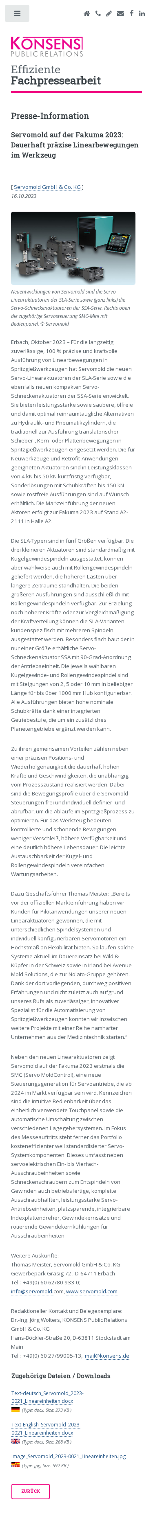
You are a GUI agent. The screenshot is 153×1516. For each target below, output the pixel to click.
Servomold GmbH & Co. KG (48, 187)
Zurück (30, 1491)
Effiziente (56, 73)
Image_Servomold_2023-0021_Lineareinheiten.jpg (68, 1456)
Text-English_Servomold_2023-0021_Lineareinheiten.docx (46, 1428)
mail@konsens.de (107, 1355)
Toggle (17, 15)
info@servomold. (32, 1291)
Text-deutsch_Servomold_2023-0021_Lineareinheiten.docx (47, 1397)
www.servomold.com (92, 1291)
